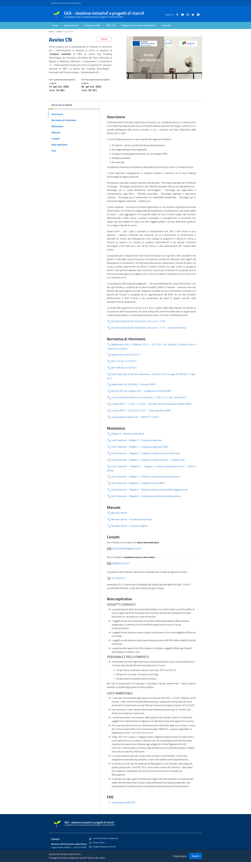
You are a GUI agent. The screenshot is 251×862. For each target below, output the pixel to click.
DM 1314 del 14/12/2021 (124, 361)
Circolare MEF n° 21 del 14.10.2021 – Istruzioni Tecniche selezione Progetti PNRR (151, 404)
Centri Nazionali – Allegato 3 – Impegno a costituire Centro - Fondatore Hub (148, 460)
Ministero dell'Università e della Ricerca (66, 3)
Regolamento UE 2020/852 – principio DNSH (133, 384)
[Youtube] (181, 14)
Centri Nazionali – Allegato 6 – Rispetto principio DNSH (138, 483)
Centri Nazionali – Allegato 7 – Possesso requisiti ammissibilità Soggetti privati (149, 489)
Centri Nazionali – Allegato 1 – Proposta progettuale (136, 440)
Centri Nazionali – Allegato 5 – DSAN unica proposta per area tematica (145, 476)
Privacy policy (180, 856)
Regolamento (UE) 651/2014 (125, 354)
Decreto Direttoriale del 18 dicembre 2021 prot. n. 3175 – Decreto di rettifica (148, 327)
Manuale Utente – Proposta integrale (129, 526)
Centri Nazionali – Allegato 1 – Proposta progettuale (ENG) (139, 446)
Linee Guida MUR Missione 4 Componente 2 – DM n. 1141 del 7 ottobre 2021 (149, 397)
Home (51, 31)
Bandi (59, 31)
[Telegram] (197, 14)
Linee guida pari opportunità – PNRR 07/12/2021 (135, 417)
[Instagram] (186, 14)
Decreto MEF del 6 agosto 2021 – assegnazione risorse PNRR (141, 391)
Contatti (55, 839)
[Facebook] (176, 14)
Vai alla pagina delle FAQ (123, 802)
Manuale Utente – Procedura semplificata (131, 519)
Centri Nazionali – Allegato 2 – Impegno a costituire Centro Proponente (145, 453)
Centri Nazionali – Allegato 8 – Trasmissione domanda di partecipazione (146, 496)
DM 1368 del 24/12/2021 (124, 367)
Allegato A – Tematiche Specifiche (127, 433)
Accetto (195, 856)
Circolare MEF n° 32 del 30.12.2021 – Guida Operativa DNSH (141, 410)
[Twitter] (192, 14)
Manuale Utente (119, 513)
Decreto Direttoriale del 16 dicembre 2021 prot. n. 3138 (138, 321)
